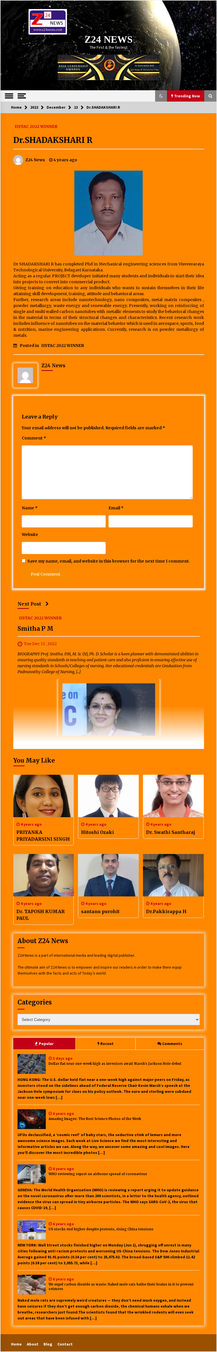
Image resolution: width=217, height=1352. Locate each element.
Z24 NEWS (108, 39)
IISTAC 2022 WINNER (36, 126)
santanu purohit (100, 911)
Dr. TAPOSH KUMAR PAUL (40, 915)
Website (30, 534)
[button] (161, 96)
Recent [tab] (107, 1043)
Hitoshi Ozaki (97, 832)
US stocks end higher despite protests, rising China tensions (101, 1229)
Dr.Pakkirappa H (166, 911)
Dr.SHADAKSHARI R (53, 140)
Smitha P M (35, 628)
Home (16, 1344)
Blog (48, 1344)
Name (30, 507)
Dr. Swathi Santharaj (170, 832)
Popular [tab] (46, 1043)
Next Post (29, 604)
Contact (65, 1344)
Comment (34, 438)
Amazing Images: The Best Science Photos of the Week (95, 1119)
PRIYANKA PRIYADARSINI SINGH (43, 835)
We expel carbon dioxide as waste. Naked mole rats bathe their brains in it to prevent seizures (121, 1286)
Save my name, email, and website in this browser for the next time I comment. (108, 561)
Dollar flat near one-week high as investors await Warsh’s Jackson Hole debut (115, 1064)
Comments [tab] (172, 1043)
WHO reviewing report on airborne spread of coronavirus (98, 1174)
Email (115, 507)
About (32, 1344)
